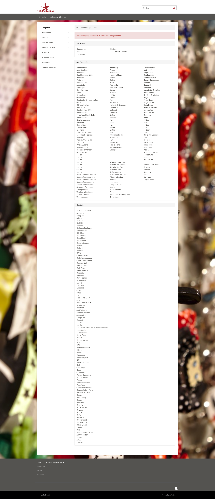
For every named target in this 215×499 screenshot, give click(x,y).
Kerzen (113, 179)
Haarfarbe (80, 72)
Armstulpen (81, 87)
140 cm (79, 159)
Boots (146, 117)
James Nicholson (83, 312)
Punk (112, 82)
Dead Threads (82, 270)
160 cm (79, 162)
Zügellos (80, 442)
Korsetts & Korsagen (118, 105)
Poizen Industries (83, 382)
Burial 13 (80, 248)
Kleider (112, 95)
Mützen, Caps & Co (84, 140)
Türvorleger (114, 197)
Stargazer (80, 417)
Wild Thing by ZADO (85, 432)
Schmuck (147, 172)
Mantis (79, 337)
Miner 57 (80, 352)
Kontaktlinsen (82, 127)
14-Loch (147, 130)
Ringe (146, 97)
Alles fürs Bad (115, 169)
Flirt (78, 295)
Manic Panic (81, 335)
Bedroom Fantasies (84, 228)
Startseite (42, 17)
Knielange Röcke (116, 135)
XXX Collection (82, 434)
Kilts (111, 132)
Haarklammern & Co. (85, 75)
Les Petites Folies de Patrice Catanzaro (92, 327)
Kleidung (147, 167)
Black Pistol (81, 238)
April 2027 (148, 70)
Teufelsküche (82, 422)
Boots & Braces (83, 243)
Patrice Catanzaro (84, 375)
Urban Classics (82, 425)
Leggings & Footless (85, 135)
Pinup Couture (82, 377)
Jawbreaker (81, 315)
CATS (79, 253)
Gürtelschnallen (83, 105)
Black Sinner (81, 240)
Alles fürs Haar (82, 70)
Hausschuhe (148, 144)
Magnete (113, 187)
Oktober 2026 (149, 75)
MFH (78, 345)
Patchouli (80, 142)
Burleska (80, 250)
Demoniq (80, 275)
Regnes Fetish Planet (85, 390)
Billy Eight (80, 233)
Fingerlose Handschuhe (86, 115)
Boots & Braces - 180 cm (86, 174)
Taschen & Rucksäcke (85, 192)
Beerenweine (82, 230)
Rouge (79, 400)
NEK (78, 360)
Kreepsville (81, 317)
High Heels (148, 147)
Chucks (146, 137)
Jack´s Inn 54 (82, 310)
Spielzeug (147, 177)
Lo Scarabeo (82, 332)
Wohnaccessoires (49, 67)
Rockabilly (114, 85)
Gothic (112, 80)
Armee (112, 70)
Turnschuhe (148, 154)
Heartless (80, 307)
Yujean (79, 437)
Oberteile (113, 112)
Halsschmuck (149, 92)
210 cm (79, 169)
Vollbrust (113, 110)
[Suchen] (174, 8)
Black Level (81, 235)
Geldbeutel (81, 97)
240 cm (79, 172)
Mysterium (81, 355)
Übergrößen (115, 149)
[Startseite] (77, 27)
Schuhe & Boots (48, 57)
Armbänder (81, 85)
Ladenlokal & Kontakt (58, 17)
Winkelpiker (148, 159)
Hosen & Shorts (116, 75)
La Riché (80, 322)
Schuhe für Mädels (151, 152)
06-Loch (147, 120)
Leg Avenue (81, 325)
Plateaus (147, 149)
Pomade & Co (82, 82)
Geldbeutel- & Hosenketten (87, 100)
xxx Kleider (114, 102)
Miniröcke (114, 137)
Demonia (80, 273)
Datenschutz (81, 49)
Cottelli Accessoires (84, 258)
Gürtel (79, 102)
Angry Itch (80, 215)
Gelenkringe (148, 105)
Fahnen (147, 82)
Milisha (79, 350)
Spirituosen (149, 179)
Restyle (79, 395)
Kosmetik (80, 130)
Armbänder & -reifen (152, 90)
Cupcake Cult (82, 263)
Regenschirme (82, 147)
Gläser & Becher (116, 177)
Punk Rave (81, 385)
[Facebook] (176, 488)
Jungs (112, 90)
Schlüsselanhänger (84, 149)
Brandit (79, 245)
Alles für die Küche (117, 164)
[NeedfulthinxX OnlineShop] (59, 7)
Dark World (81, 268)
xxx (43, 72)
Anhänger (147, 87)
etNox (79, 292)
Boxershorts (114, 72)
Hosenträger (81, 125)
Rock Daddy (81, 397)
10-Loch (147, 125)
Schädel (113, 192)
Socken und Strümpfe (85, 184)
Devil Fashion (82, 278)
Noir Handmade (83, 362)
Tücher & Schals (83, 194)
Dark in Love (81, 265)
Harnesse (80, 122)
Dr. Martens (81, 280)
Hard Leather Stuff (84, 302)
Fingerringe (148, 100)
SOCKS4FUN (82, 407)
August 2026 (149, 72)
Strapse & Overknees (85, 187)
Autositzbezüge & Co (118, 174)
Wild (78, 429)
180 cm (79, 164)
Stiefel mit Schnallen (152, 135)
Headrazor (81, 305)
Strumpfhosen (82, 189)
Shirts (112, 122)
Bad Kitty (80, 223)
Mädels (113, 92)
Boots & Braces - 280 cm (86, 179)
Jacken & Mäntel (116, 87)
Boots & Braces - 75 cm (86, 182)
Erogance (80, 287)
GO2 (78, 300)
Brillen (79, 92)
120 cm (79, 157)
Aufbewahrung (115, 172)
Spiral (79, 415)
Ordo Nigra (81, 367)
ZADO (79, 439)
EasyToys (80, 285)
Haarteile (80, 77)
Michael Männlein (83, 347)
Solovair (80, 410)
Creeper (147, 140)
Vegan (146, 157)
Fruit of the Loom (83, 297)
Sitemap (80, 51)
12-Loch (147, 127)
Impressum (81, 54)
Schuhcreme (149, 115)
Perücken (80, 80)
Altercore (80, 213)
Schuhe (147, 174)
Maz (78, 342)
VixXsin (79, 427)
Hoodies (113, 117)
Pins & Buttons (82, 144)
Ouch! (79, 370)
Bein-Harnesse (82, 90)
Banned (80, 225)
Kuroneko (80, 320)
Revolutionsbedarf (49, 47)
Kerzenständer (116, 182)
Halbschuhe (148, 142)
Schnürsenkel (82, 152)
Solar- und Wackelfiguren (120, 194)
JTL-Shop (173, 495)
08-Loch (147, 122)
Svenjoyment (82, 420)
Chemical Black (83, 255)
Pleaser (79, 380)
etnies (79, 290)
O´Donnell (80, 372)
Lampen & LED (116, 184)
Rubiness (80, 402)
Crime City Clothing (84, 260)
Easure (79, 283)
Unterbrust (114, 107)
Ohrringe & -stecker (151, 95)
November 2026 (150, 77)
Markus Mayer (115, 189)
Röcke (112, 127)
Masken (80, 137)
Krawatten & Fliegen (84, 132)
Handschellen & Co (84, 110)
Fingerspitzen (149, 102)
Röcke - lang (115, 144)
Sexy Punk (81, 405)
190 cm (79, 167)
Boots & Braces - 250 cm (86, 177)
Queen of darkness (84, 387)
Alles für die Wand (117, 167)
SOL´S (79, 412)
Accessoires (148, 110)
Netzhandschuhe (83, 120)
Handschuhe (81, 112)
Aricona (79, 218)
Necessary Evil (82, 357)
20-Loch (147, 132)
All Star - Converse (84, 210)
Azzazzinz (80, 220)
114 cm (79, 154)
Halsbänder (81, 107)
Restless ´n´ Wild (83, 392)
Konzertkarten (47, 42)
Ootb (78, 365)
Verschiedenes (82, 197)
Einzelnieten (81, 95)
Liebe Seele (81, 330)
